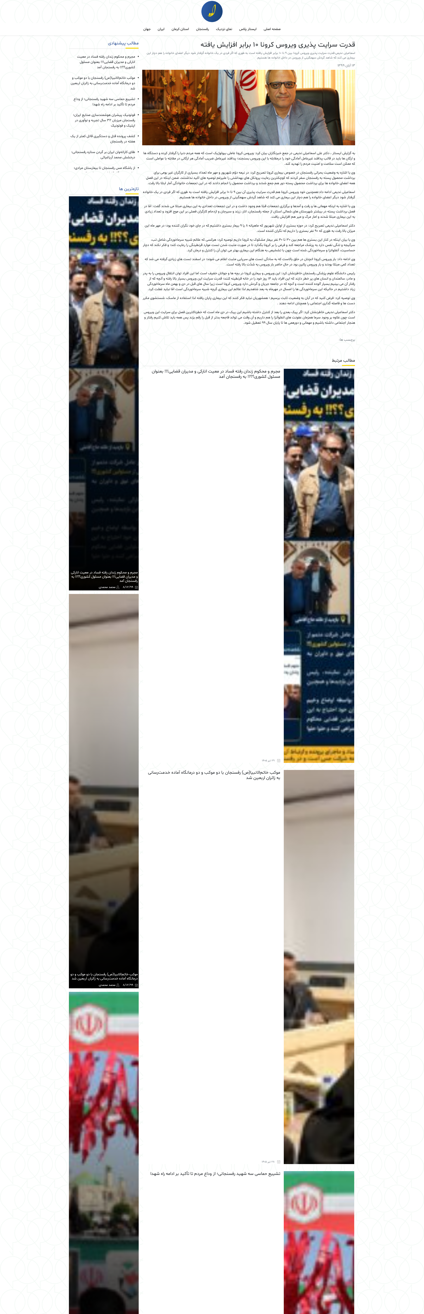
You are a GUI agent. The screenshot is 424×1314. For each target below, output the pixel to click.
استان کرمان (180, 29)
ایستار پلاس (248, 29)
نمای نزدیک (224, 29)
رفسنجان (202, 29)
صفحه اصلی (272, 29)
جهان (147, 29)
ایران (161, 29)
